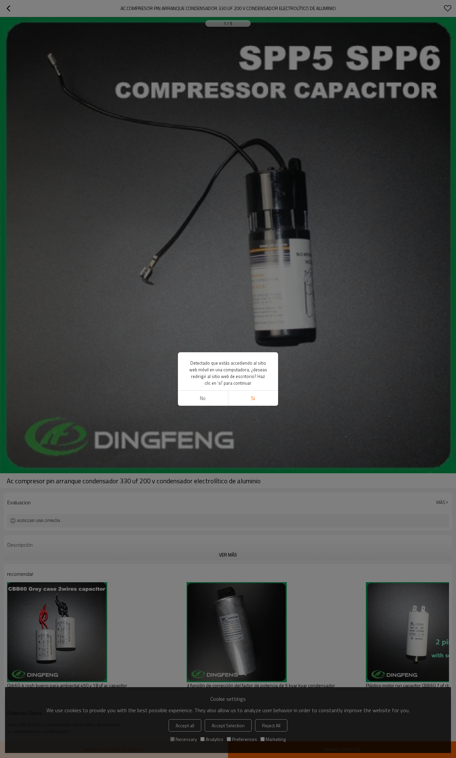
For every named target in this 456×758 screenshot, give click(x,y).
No (203, 398)
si (253, 398)
